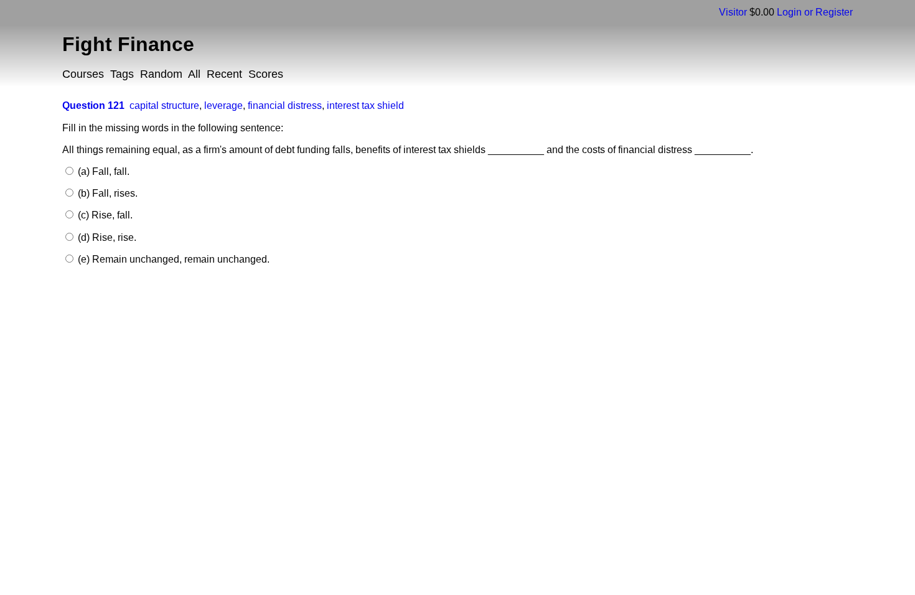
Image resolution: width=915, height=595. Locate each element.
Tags (122, 74)
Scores (265, 74)
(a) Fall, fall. (102, 171)
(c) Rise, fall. (104, 215)
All (194, 74)
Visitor (733, 12)
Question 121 (93, 105)
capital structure (164, 105)
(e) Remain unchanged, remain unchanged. (172, 259)
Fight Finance (128, 44)
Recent (224, 74)
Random (161, 74)
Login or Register (815, 12)
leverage (223, 105)
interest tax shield (365, 105)
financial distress (285, 105)
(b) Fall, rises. (106, 193)
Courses (83, 74)
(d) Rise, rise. (105, 237)
